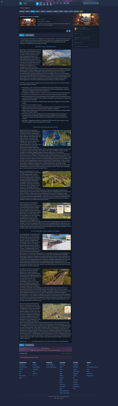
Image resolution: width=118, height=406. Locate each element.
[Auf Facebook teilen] (70, 31)
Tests (32, 11)
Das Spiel (22, 11)
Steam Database (50, 365)
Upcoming (62, 365)
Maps (61, 11)
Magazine (75, 373)
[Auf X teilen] (67, 31)
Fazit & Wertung (30, 35)
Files (71, 11)
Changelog (35, 369)
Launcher (75, 380)
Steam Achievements (51, 367)
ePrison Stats (22, 375)
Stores (74, 375)
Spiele (61, 367)
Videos (43, 11)
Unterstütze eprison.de (92, 367)
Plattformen (76, 371)
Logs (34, 371)
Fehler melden (36, 367)
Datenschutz (90, 375)
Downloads (62, 384)
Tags (74, 388)
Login (20, 377)
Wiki (81, 11)
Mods (66, 11)
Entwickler (75, 365)
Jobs (88, 365)
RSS (20, 373)
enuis (68, 396)
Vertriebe (75, 367)
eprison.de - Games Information (59, 1)
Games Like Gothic (64, 390)
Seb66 (84, 28)
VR (74, 377)
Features (35, 373)
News (27, 11)
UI (33, 375)
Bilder (38, 11)
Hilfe (20, 371)
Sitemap (21, 369)
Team (88, 369)
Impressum (89, 373)
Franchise (75, 384)
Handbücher (76, 386)
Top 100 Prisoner (23, 367)
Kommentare (68, 353)
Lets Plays (49, 11)
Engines (75, 369)
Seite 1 (22, 35)
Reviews (76, 11)
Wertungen (62, 386)
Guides (56, 11)
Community (22, 365)
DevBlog (35, 365)
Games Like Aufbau (64, 393)
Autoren (75, 382)
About (88, 371)
